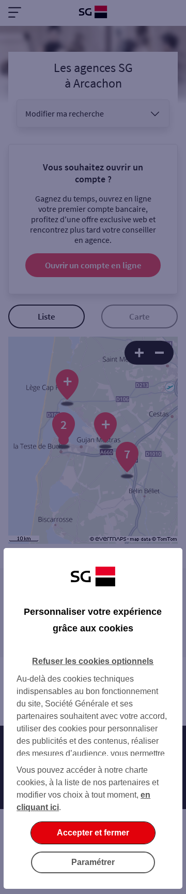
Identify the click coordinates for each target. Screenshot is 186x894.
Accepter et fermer (93, 832)
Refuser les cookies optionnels (92, 661)
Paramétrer (93, 862)
